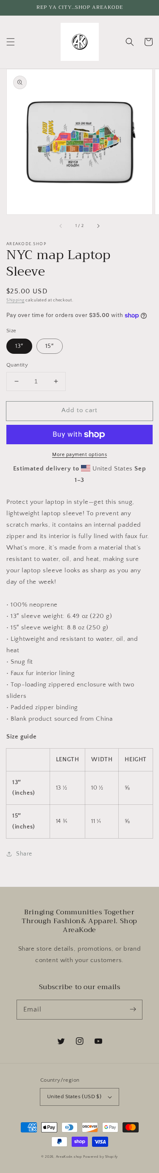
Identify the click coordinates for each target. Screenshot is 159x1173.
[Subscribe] (132, 1009)
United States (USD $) (74, 1096)
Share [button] (24, 853)
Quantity (17, 365)
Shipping (15, 300)
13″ (19, 346)
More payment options (79, 454)
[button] (10, 42)
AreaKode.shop (69, 1157)
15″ (49, 346)
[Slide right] (98, 226)
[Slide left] (61, 226)
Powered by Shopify (100, 1157)
